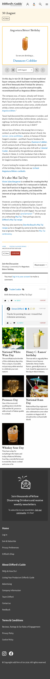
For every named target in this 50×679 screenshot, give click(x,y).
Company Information (11, 590)
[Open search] (40, 4)
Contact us (6, 603)
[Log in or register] (27, 4)
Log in (4, 535)
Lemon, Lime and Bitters (12, 136)
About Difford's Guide (14, 564)
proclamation (26, 214)
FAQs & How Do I (9, 571)
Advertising (7, 584)
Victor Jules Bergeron (11, 182)
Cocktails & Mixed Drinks (17, 246)
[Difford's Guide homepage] (12, 4)
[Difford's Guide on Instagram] (5, 654)
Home (4, 246)
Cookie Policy (7, 640)
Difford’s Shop (8, 554)
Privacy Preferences (10, 548)
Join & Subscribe (9, 541)
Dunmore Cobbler (25, 60)
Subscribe (15, 253)
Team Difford (7, 597)
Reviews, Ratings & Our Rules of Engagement (21, 627)
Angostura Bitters (8, 111)
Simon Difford (18, 309)
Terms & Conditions (12, 620)
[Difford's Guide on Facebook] (12, 654)
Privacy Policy (8, 633)
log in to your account (21, 277)
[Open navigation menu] (47, 4)
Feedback (6, 610)
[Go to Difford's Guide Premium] (34, 4)
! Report (43, 300)
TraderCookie (15, 289)
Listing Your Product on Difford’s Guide (18, 578)
